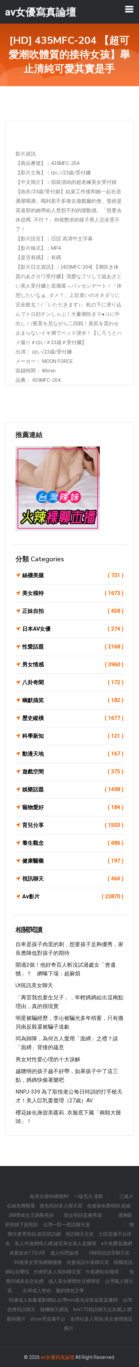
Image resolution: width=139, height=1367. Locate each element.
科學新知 (72, 736)
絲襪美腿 (72, 575)
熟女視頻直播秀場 (83, 1215)
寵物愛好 (72, 807)
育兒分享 (72, 825)
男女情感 (72, 664)
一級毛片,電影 (88, 1196)
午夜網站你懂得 (102, 1271)
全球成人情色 (37, 1290)
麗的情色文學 (70, 1290)
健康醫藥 (72, 861)
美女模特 (72, 593)
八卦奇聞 (72, 682)
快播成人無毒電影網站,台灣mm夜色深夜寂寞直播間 (63, 1300)
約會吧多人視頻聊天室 (57, 1271)
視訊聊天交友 (79, 1234)
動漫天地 (72, 754)
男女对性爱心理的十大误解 (48, 1059)
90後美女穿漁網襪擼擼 (38, 1262)
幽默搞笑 (72, 700)
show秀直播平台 (47, 1319)
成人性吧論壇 (64, 1253)
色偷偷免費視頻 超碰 (109, 1205)
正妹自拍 (72, 611)
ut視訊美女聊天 (34, 985)
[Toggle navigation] (129, 9)
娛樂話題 (72, 789)
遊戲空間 (72, 771)
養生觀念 (72, 843)
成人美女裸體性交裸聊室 (74, 1281)
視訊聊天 (72, 878)
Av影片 (72, 896)
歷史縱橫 (72, 718)
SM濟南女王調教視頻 (31, 1215)
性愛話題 (72, 646)
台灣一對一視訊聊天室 (66, 1224)
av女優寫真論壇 (57, 1357)
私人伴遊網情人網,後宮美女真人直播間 (55, 1243)
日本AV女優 (72, 629)
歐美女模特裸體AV (49, 1196)
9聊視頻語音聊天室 (109, 1253)
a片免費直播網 (116, 1243)
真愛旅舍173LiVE (27, 1253)
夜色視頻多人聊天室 (61, 1205)
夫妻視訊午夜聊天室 (87, 1262)
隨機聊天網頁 (54, 1309)
